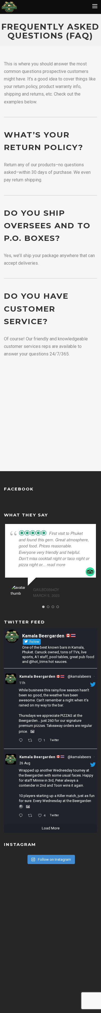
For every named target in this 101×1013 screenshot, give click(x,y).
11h (22, 683)
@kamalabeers (79, 677)
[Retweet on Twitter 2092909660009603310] (31, 740)
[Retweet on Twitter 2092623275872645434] (31, 815)
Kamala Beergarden (37, 676)
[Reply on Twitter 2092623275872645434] (21, 815)
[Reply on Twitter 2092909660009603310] (21, 740)
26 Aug (24, 763)
